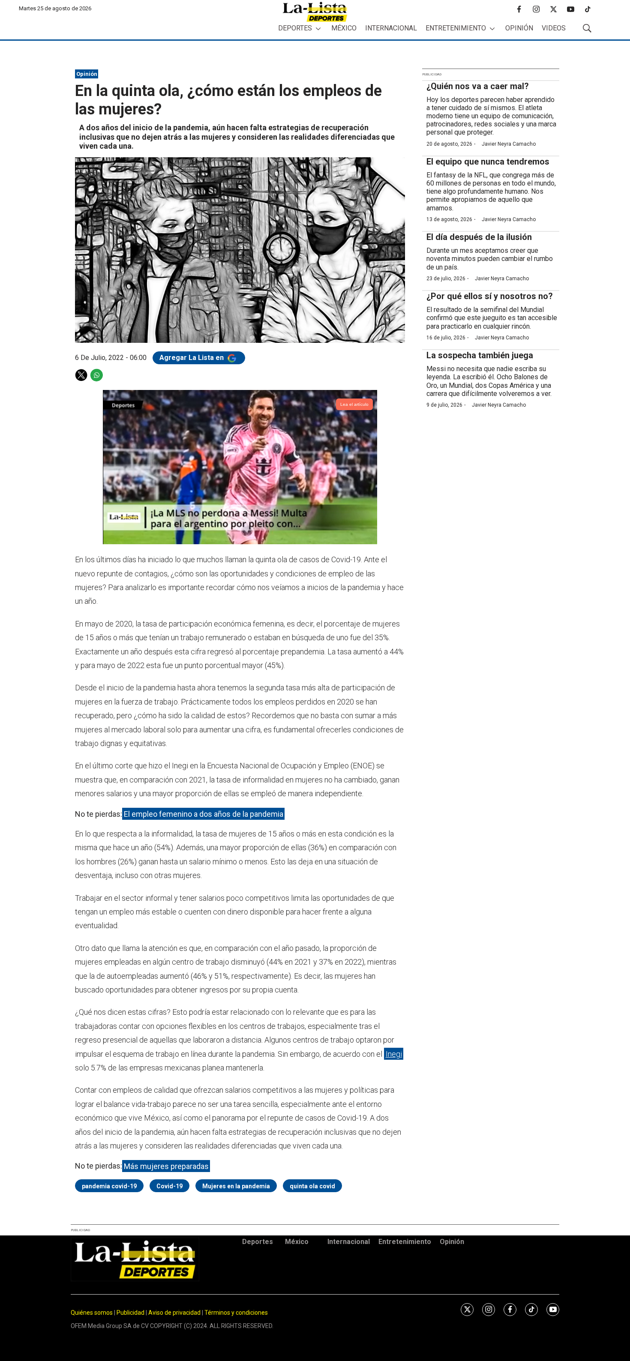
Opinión (519, 28)
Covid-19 (169, 1186)
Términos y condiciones (236, 1312)
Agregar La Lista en (192, 358)
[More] (318, 28)
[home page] (315, 11)
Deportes (295, 28)
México (344, 28)
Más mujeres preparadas (166, 1165)
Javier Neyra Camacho (509, 144)
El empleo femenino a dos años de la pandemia (203, 813)
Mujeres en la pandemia (236, 1186)
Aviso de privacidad (174, 1312)
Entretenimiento (456, 28)
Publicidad (131, 1312)
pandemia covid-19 (109, 1186)
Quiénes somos (92, 1312)
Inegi (394, 1053)
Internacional (391, 28)
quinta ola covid (312, 1186)
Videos (554, 28)
